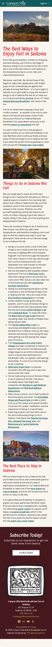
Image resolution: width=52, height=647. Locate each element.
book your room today (21, 521)
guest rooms (24, 508)
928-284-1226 (26, 613)
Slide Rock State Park (19, 367)
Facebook (19, 621)
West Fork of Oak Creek (24, 315)
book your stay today (32, 145)
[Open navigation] (3, 3)
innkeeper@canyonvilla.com (26, 616)
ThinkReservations (36, 633)
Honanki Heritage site (24, 421)
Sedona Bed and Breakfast (16, 101)
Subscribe (26, 552)
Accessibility (21, 627)
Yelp (33, 621)
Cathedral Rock (20, 312)
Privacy (32, 627)
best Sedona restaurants (20, 297)
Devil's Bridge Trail (36, 309)
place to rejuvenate (21, 124)
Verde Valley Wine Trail (24, 325)
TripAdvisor (23, 621)
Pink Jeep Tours (36, 273)
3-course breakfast (20, 512)
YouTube (28, 621)
